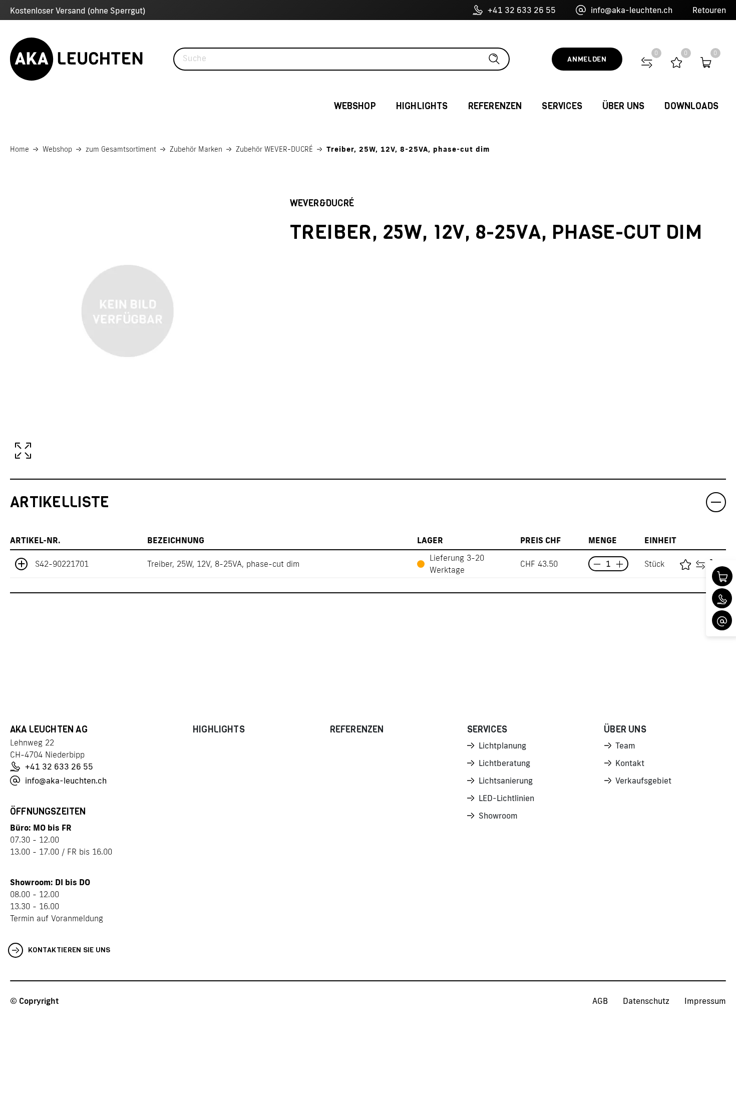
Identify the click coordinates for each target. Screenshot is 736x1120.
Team (625, 745)
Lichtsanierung (506, 781)
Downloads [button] (691, 106)
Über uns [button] (623, 106)
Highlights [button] (422, 106)
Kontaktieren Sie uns (69, 950)
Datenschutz (646, 1001)
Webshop (57, 149)
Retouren (709, 10)
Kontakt (629, 763)
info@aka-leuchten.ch (631, 10)
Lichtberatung (504, 763)
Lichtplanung (502, 745)
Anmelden (587, 59)
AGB (600, 1001)
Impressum (705, 1001)
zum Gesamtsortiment (121, 149)
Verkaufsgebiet (643, 781)
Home (19, 149)
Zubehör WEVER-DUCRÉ (274, 149)
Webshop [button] (355, 106)
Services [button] (562, 106)
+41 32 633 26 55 (522, 10)
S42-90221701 (62, 564)
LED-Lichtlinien (506, 798)
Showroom (498, 816)
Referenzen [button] (495, 106)
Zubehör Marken (196, 149)
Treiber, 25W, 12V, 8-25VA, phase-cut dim (408, 149)
